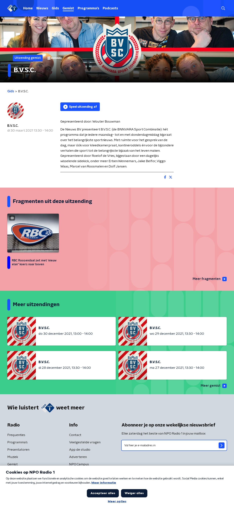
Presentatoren (18, 449)
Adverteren (78, 457)
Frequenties (16, 435)
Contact (75, 435)
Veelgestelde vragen (85, 442)
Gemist (68, 8)
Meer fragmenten (206, 279)
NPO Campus (79, 464)
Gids (55, 8)
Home (28, 8)
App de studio (79, 449)
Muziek (12, 457)
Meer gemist (210, 385)
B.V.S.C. (12, 126)
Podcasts (110, 8)
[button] (223, 8)
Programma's (88, 8)
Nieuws (42, 8)
